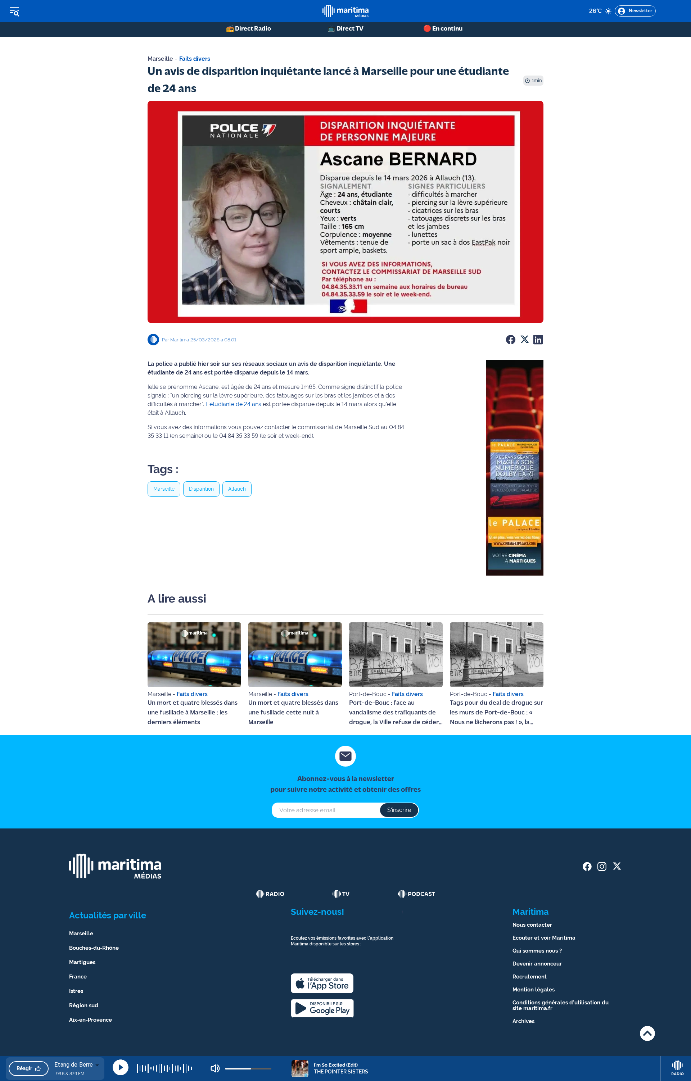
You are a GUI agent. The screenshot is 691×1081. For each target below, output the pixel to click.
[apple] (322, 983)
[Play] (121, 1067)
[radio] (270, 894)
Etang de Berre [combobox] (73, 1064)
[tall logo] (345, 11)
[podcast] (416, 894)
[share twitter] (616, 866)
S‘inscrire (399, 810)
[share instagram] (602, 866)
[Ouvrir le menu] (51, 11)
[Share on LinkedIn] (538, 339)
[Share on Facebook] (510, 339)
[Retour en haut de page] (647, 1033)
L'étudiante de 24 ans (233, 404)
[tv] (341, 894)
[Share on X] (524, 339)
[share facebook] (587, 866)
